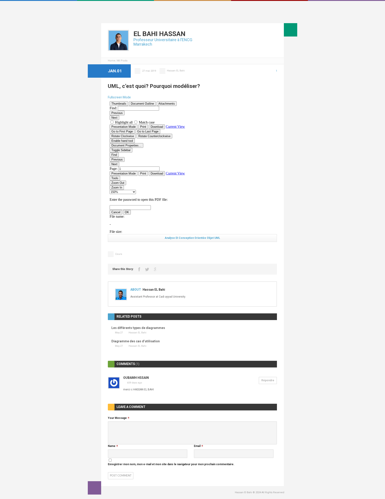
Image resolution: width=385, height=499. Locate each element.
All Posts (122, 60)
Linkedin (282, 16)
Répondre (267, 380)
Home (111, 60)
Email (197, 446)
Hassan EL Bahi (176, 70)
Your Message (117, 418)
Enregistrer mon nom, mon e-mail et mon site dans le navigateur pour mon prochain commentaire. (171, 464)
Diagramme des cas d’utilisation (135, 341)
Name (111, 446)
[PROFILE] (290, 30)
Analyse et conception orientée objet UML (192, 237)
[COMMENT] (94, 488)
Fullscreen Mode (119, 97)
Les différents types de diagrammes (138, 328)
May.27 (119, 332)
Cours (118, 254)
